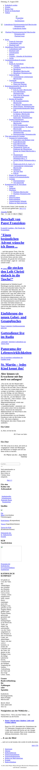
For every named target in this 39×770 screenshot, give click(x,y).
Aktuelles (4, 212)
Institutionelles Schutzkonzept (6, 497)
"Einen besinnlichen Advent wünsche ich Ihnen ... (12, 240)
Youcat (3, 524)
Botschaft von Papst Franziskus (13, 221)
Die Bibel (3, 514)
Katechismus (5, 520)
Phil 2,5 (9, 480)
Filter (20, 214)
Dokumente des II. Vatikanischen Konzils (6, 534)
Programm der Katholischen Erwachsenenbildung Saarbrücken (8, 566)
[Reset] (1, 466)
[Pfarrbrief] (19, 32)
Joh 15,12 (22, 208)
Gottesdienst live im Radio (12, 335)
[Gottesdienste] (19, 24)
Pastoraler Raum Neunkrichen (6, 501)
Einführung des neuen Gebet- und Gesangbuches (13, 317)
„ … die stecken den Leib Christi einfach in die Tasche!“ (12, 273)
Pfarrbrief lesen (20, 36)
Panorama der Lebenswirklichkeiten (16, 350)
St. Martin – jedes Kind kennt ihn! (13, 366)
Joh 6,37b (35, 745)
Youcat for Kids (6, 527)
